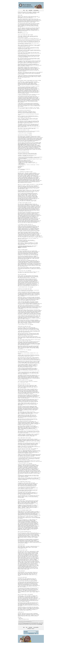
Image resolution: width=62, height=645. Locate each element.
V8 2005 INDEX (30, 10)
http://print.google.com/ (27, 450)
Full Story (19, 78)
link (41, 624)
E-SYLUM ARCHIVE (36, 10)
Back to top (33, 628)
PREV (24, 10)
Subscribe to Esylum (24, 241)
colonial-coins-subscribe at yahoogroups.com (25, 246)
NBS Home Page (29, 628)
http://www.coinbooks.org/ (26, 623)
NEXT (26, 10)
